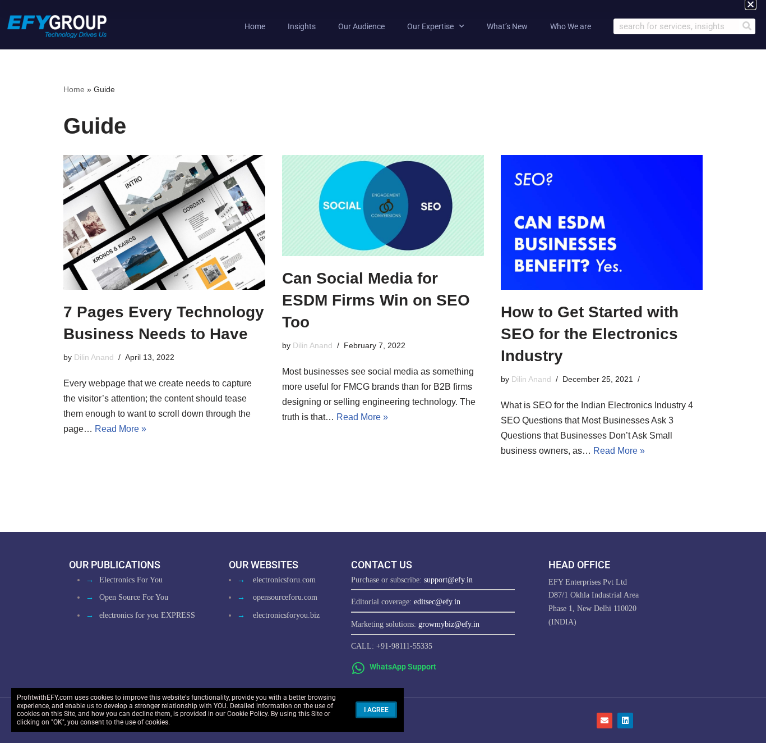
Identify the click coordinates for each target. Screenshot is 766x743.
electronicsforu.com (284, 580)
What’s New (507, 26)
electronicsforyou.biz (286, 615)
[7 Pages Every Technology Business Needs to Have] (164, 222)
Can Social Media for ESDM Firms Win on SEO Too (376, 300)
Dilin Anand (94, 357)
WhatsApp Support (403, 666)
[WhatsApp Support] (358, 668)
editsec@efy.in (437, 602)
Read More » (120, 429)
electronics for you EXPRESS (147, 615)
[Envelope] (604, 720)
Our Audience (361, 26)
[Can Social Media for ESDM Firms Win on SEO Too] (383, 205)
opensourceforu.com (285, 597)
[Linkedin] (625, 720)
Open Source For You (133, 597)
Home (254, 26)
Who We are (570, 26)
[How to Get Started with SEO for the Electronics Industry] (602, 222)
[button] (750, 4)
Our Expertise (430, 26)
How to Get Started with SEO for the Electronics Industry (590, 333)
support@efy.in (448, 580)
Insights (302, 26)
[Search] (747, 26)
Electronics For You (131, 580)
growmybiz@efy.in (448, 624)
